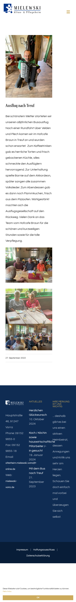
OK (38, 597)
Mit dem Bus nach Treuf (37, 470)
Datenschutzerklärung (38, 555)
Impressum (22, 549)
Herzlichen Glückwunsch (38, 412)
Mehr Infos (7, 591)
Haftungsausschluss (44, 549)
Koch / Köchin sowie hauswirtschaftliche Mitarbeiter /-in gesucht (38, 441)
